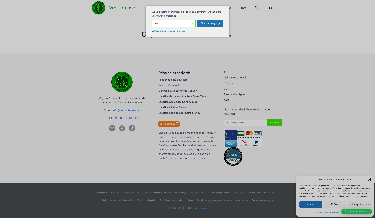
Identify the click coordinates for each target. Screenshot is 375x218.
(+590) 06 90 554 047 (124, 118)
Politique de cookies (323, 212)
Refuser (335, 204)
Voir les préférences (359, 204)
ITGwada (204, 208)
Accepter (310, 204)
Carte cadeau (167, 123)
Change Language (210, 23)
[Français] (270, 8)
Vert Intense (122, 7)
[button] (369, 179)
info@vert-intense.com (126, 110)
